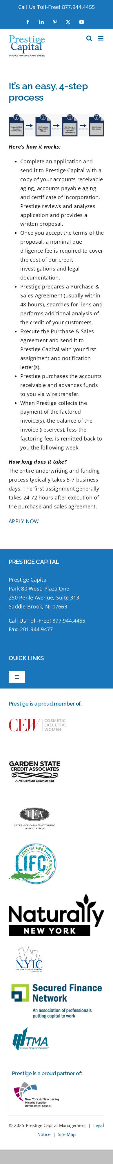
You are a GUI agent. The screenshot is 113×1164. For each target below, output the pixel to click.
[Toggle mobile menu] (101, 38)
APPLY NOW (24, 521)
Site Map (67, 1134)
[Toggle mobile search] (89, 38)
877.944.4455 (78, 6)
